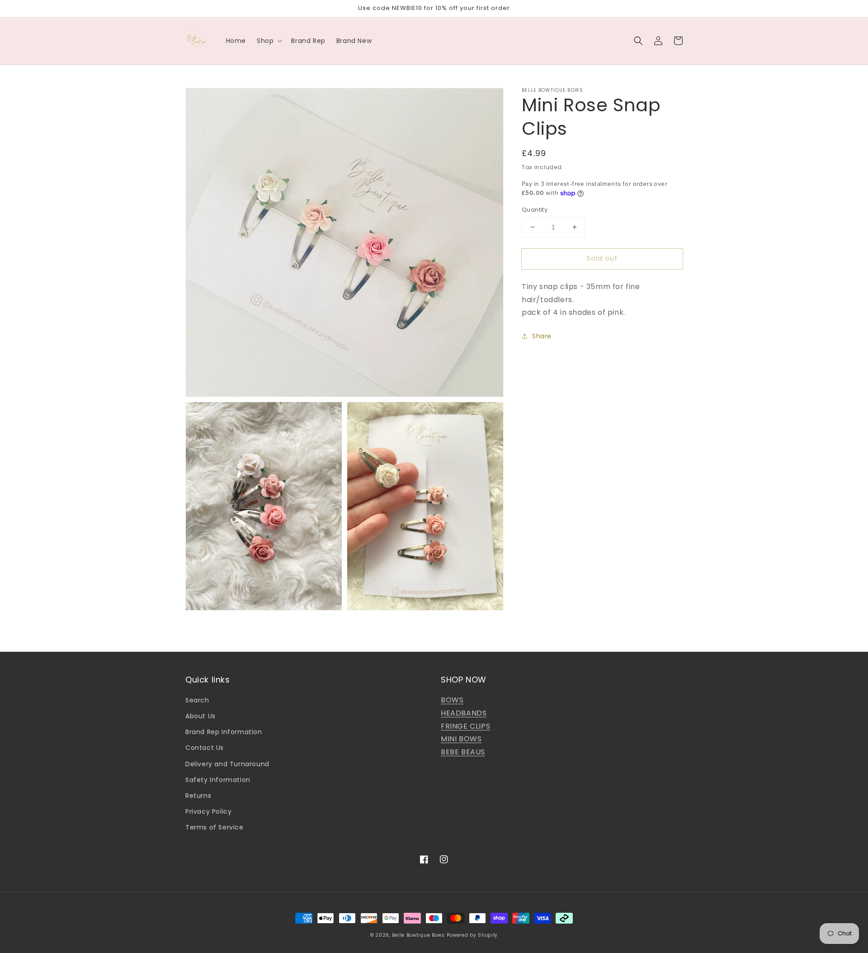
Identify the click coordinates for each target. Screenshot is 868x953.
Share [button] (542, 336)
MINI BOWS (461, 739)
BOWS (452, 700)
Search (197, 700)
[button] (638, 41)
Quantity (534, 209)
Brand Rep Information (223, 731)
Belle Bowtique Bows (418, 935)
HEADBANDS (463, 713)
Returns (198, 795)
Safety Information (217, 779)
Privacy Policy (208, 811)
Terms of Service (214, 827)
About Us (200, 716)
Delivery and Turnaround (227, 763)
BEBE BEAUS (463, 752)
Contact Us (204, 747)
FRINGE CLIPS (465, 726)
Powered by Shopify (472, 935)
